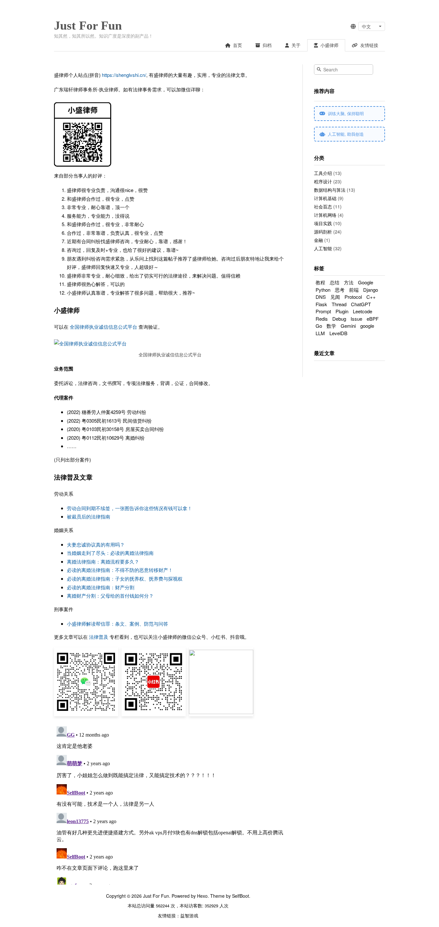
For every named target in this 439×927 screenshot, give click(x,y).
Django (370, 289)
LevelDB (338, 333)
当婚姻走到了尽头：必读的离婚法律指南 (110, 552)
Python (323, 289)
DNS (321, 296)
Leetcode (362, 311)
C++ (371, 296)
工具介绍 (323, 173)
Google (365, 282)
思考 (340, 289)
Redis (322, 318)
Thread (339, 304)
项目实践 (323, 223)
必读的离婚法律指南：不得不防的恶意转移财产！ (120, 569)
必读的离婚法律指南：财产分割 (100, 587)
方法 (349, 282)
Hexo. (202, 896)
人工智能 (323, 248)
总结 (334, 282)
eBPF (373, 318)
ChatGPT (361, 304)
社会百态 (323, 206)
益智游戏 (189, 915)
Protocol (353, 296)
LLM (320, 333)
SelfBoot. (240, 896)
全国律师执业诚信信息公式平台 (103, 326)
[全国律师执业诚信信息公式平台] (90, 343)
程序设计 (323, 181)
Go (319, 325)
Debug (339, 318)
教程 (320, 282)
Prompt (323, 311)
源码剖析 (323, 231)
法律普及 (98, 636)
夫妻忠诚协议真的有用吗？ (96, 544)
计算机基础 (325, 198)
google (367, 325)
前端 (354, 289)
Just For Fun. (156, 896)
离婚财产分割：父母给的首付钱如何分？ (110, 595)
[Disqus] (170, 804)
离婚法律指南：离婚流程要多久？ (103, 561)
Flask (321, 304)
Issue (356, 318)
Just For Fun (88, 25)
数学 (331, 325)
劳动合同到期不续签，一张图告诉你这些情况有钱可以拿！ (129, 508)
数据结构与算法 (329, 190)
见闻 (335, 296)
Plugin (342, 311)
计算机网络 (325, 215)
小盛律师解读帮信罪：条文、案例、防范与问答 (117, 623)
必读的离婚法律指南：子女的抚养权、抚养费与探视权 (125, 578)
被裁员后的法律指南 (88, 516)
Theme (217, 896)
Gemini (348, 325)
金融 (318, 240)
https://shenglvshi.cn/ (124, 74)
